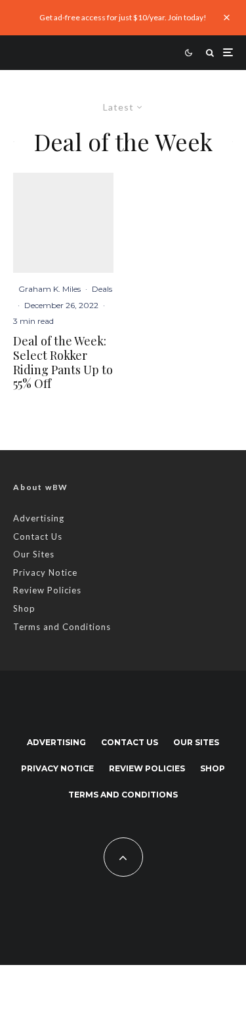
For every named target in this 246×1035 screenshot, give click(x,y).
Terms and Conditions (62, 627)
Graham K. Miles (49, 289)
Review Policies (47, 590)
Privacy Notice (45, 572)
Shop (24, 608)
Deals (102, 289)
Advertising (38, 518)
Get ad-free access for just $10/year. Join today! (123, 17)
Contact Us (37, 536)
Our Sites (33, 554)
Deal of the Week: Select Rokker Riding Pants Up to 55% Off (63, 362)
